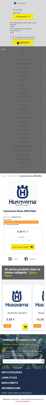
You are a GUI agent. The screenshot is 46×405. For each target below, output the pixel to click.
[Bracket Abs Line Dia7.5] (17, 299)
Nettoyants (23, 130)
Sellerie (22, 84)
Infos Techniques (23, 142)
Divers (23, 105)
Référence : (7, 217)
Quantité (21, 237)
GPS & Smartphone (23, 101)
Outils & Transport (23, 134)
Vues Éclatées (23, 163)
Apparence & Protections (23, 59)
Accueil (4, 176)
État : (5, 224)
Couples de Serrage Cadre (23, 150)
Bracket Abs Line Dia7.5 (17, 313)
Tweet (15, 259)
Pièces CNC (23, 72)
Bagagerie (22, 76)
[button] (23, 167)
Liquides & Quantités (23, 159)
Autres (23, 89)
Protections (23, 68)
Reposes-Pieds (23, 93)
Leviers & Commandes (23, 117)
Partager (32, 259)
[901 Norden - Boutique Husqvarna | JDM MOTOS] (22, 51)
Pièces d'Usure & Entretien (23, 113)
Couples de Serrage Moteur (23, 146)
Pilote (23, 55)
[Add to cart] (25, 327)
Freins (23, 122)
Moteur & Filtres (23, 126)
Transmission (22, 138)
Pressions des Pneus (23, 155)
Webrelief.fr (27, 401)
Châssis (23, 80)
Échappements (23, 109)
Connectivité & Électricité (23, 97)
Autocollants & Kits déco (23, 64)
